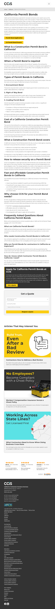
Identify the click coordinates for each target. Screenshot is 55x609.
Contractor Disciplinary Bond (10, 531)
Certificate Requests (9, 543)
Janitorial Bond (7, 533)
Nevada (6, 517)
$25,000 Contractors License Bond (12, 559)
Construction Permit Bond (10, 573)
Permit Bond (7, 572)
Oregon (6, 519)
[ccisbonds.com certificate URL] (44, 474)
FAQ (5, 556)
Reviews (6, 593)
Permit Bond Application (14, 38)
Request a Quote (27, 312)
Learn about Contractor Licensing (12, 550)
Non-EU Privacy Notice (22, 510)
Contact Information (9, 591)
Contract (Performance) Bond (11, 570)
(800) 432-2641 (8, 492)
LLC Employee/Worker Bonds (11, 529)
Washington (7, 520)
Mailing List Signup (8, 598)
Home (5, 9)
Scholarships (7, 554)
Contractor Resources (9, 552)
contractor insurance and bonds (21, 206)
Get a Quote (12, 285)
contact (6, 223)
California (11, 9)
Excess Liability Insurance (10, 540)
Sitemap (6, 600)
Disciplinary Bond (8, 565)
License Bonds (7, 526)
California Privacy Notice (9, 510)
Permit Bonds (7, 536)
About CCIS (7, 589)
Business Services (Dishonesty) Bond (12, 535)
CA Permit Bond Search (14, 42)
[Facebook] (5, 604)
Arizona (6, 513)
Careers (6, 594)
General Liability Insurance (10, 538)
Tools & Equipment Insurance (11, 542)
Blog (5, 596)
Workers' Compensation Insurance (12, 575)
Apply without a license (14, 307)
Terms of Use (32, 510)
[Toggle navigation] (49, 3)
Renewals (6, 545)
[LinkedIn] (8, 604)
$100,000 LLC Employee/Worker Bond (13, 563)
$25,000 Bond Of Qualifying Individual (13, 561)
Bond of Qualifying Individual (11, 527)
